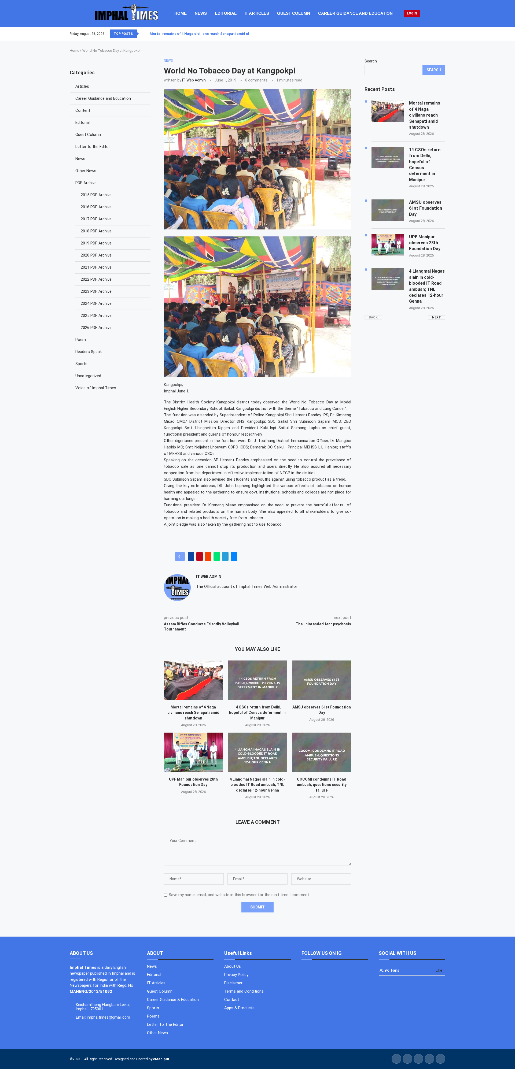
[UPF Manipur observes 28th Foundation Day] (193, 752)
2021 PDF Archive (96, 267)
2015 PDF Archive (96, 194)
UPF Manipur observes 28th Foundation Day (424, 242)
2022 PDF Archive (96, 279)
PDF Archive (86, 182)
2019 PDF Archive (96, 243)
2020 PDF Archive (96, 255)
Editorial (226, 13)
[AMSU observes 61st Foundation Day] (321, 680)
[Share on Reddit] (208, 556)
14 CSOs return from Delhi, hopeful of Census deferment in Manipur (257, 712)
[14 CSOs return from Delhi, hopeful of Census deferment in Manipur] (257, 680)
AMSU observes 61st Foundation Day (425, 208)
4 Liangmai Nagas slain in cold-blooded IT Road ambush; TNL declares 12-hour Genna (257, 784)
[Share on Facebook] (191, 556)
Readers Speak (88, 351)
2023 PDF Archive (96, 291)
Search (371, 61)
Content (82, 110)
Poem (80, 339)
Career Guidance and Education (355, 13)
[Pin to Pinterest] (199, 556)
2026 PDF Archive (96, 327)
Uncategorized (88, 375)
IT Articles (257, 13)
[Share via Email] (234, 556)
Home (180, 13)
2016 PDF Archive (96, 207)
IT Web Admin (194, 80)
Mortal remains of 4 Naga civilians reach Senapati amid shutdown (206, 34)
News (201, 13)
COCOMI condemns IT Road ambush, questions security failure (322, 784)
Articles (82, 86)
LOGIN (412, 13)
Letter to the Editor (92, 146)
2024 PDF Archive (96, 303)
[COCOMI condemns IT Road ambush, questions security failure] (321, 752)
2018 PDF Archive (96, 231)
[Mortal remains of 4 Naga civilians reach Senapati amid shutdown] (193, 680)
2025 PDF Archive (96, 315)
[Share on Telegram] (225, 556)
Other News (85, 170)
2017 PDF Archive (96, 219)
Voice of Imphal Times (95, 387)
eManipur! (162, 1059)
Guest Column (293, 13)
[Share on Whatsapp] (217, 556)
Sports (81, 363)
